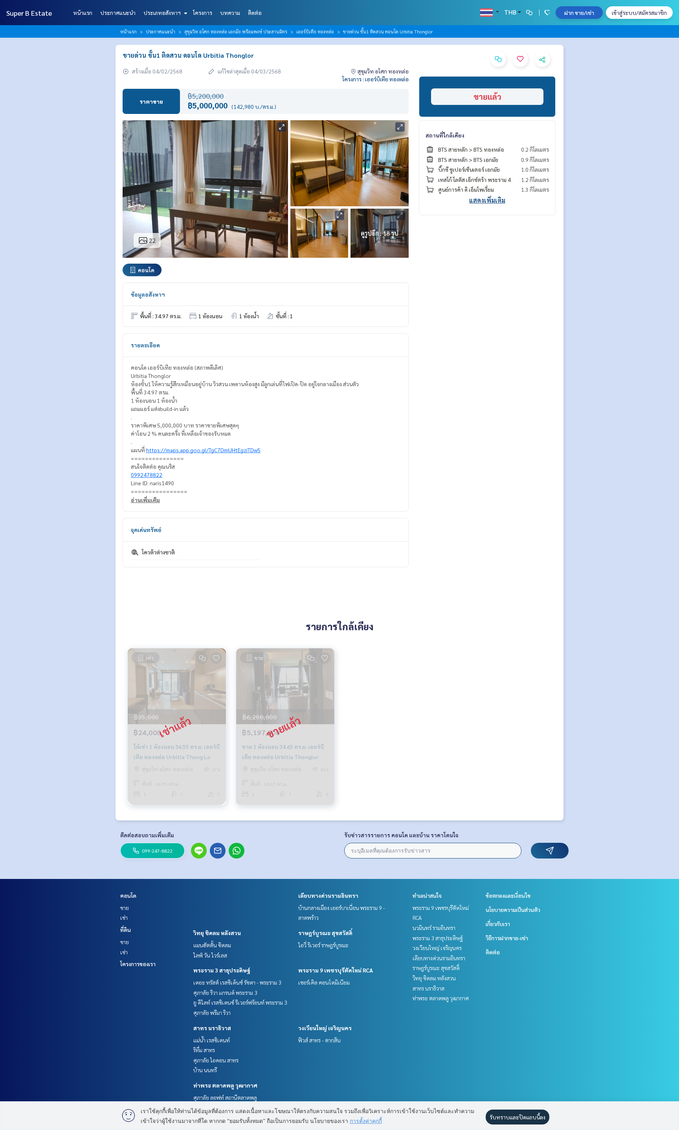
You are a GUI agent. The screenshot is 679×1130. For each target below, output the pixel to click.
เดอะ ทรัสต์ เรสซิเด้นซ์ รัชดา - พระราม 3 (237, 982)
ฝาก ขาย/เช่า (579, 12)
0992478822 (146, 474)
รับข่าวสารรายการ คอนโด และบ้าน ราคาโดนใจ (401, 834)
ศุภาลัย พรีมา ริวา (212, 1012)
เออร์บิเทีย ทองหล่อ (315, 31)
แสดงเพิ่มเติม (487, 200)
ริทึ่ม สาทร (204, 1049)
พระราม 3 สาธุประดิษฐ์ (221, 970)
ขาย (124, 907)
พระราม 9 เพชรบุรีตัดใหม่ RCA (335, 970)
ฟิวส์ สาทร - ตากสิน (319, 1040)
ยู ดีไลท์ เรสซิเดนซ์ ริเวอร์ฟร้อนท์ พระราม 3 (240, 1002)
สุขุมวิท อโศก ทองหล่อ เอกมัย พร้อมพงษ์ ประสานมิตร (235, 31)
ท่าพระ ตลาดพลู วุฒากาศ (225, 1085)
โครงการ (202, 12)
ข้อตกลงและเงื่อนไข (508, 895)
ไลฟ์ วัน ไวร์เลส (210, 955)
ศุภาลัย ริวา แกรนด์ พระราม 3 (225, 992)
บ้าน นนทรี (205, 1069)
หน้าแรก (82, 12)
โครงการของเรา (138, 963)
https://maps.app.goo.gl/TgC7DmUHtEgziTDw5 (203, 449)
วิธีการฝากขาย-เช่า (507, 937)
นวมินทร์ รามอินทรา (434, 927)
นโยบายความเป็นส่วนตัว (513, 909)
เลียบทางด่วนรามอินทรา (328, 895)
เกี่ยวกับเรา (498, 923)
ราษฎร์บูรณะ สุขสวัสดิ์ (325, 932)
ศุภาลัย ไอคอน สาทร (216, 1060)
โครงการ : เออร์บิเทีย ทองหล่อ (375, 79)
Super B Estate (29, 12)
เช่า (124, 917)
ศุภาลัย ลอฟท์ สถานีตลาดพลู (225, 1097)
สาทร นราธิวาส (212, 1027)
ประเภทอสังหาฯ (162, 12)
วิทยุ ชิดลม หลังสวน (217, 932)
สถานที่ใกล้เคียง (445, 135)
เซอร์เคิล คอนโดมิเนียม (324, 982)
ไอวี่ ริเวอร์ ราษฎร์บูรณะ (323, 944)
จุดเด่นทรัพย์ (146, 529)
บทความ (230, 12)
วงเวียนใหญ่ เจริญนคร (325, 1027)
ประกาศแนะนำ (118, 12)
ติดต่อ (255, 12)
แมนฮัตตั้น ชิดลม (212, 944)
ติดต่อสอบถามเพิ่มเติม (147, 834)
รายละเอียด (145, 345)
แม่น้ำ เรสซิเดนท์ (211, 1040)
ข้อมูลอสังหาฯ (148, 294)
